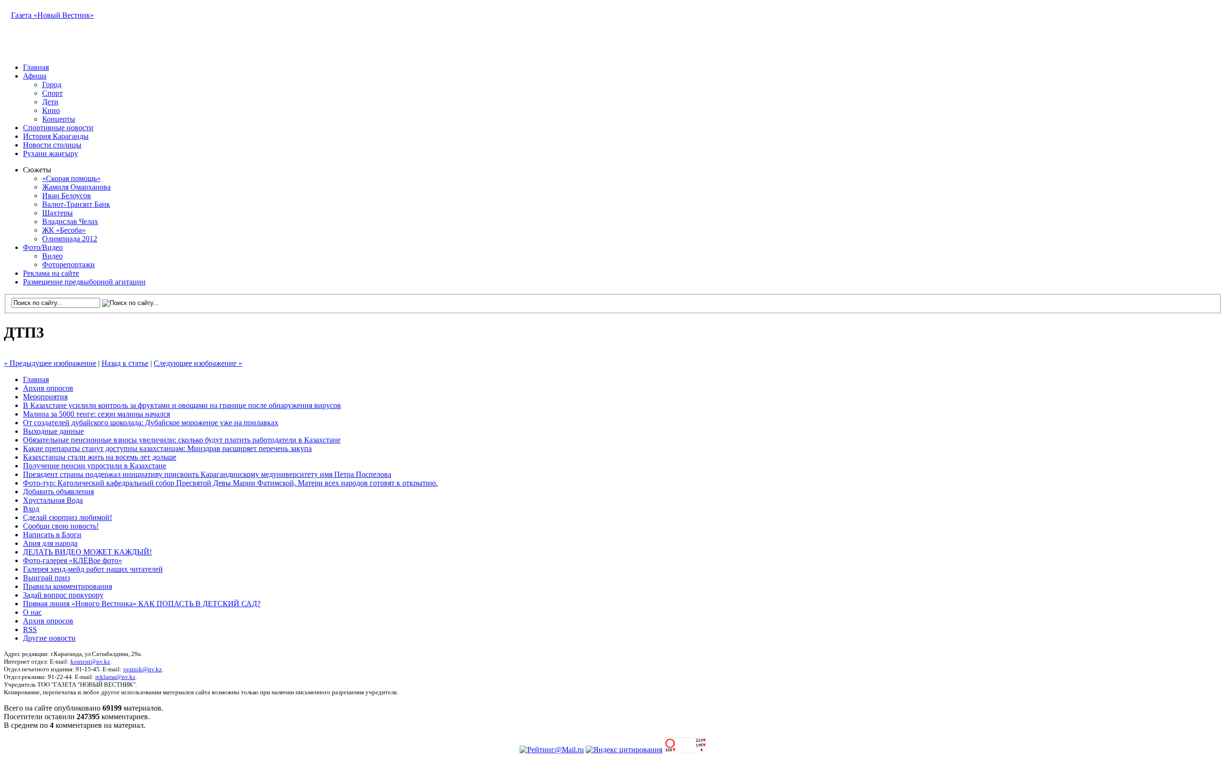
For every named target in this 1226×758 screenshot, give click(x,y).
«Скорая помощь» (71, 178)
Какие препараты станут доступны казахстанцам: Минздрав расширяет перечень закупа (167, 448)
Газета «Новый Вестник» (52, 15)
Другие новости (49, 638)
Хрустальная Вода (53, 500)
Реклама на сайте (51, 273)
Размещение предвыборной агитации (84, 282)
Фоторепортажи (68, 264)
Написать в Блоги (52, 535)
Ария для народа (50, 543)
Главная (36, 67)
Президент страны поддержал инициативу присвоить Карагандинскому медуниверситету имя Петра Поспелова (207, 474)
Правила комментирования (67, 586)
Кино (51, 110)
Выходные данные (53, 431)
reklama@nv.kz (115, 676)
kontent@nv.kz (90, 661)
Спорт (52, 93)
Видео (52, 256)
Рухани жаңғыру (50, 153)
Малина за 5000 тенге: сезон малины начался (96, 414)
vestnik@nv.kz (142, 669)
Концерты (58, 119)
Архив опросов (48, 388)
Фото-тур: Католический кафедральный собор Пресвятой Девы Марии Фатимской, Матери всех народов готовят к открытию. (230, 483)
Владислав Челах (70, 221)
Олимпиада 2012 (69, 239)
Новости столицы (52, 145)
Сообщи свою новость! (61, 526)
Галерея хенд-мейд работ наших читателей (93, 569)
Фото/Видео (43, 247)
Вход (31, 509)
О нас (32, 612)
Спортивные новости (58, 128)
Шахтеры (57, 213)
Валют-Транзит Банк (76, 204)
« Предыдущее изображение (50, 363)
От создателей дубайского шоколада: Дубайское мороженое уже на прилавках (150, 423)
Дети (50, 102)
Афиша (34, 76)
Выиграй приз (46, 578)
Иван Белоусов (66, 196)
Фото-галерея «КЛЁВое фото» (72, 560)
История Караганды (56, 136)
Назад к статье (125, 363)
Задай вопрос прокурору (63, 595)
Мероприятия (45, 397)
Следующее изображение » (198, 363)
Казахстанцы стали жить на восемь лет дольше (99, 457)
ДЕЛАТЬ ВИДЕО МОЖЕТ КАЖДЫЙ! (87, 552)
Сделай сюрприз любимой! (67, 517)
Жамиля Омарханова (76, 187)
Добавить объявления (58, 491)
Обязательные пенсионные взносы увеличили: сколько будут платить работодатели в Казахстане (182, 440)
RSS (30, 629)
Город (51, 84)
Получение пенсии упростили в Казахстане (94, 466)
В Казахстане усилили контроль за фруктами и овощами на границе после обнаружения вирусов (182, 405)
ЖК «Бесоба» (64, 230)
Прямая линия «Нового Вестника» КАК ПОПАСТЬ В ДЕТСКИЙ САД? (142, 604)
